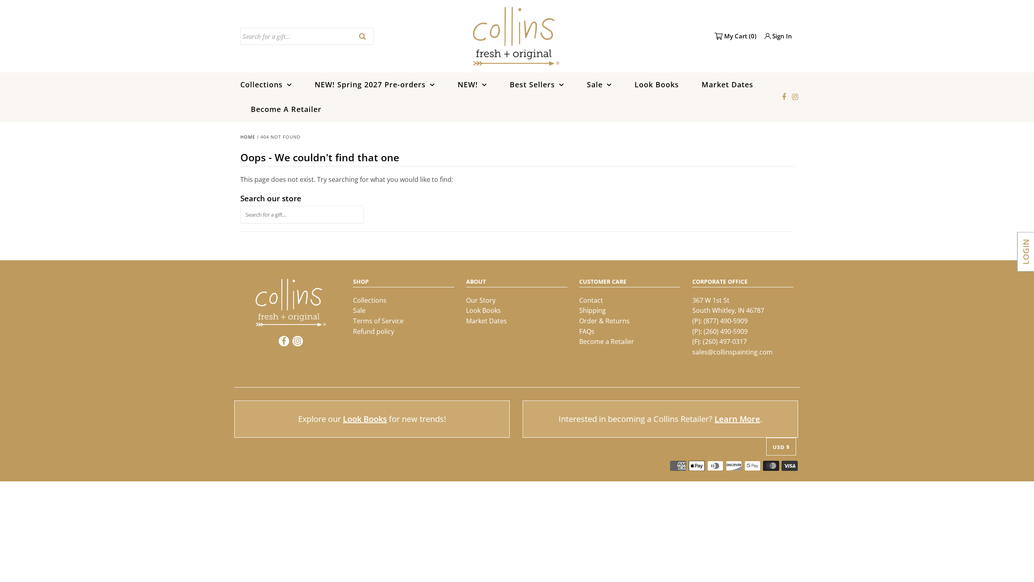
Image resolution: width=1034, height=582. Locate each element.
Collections (261, 84)
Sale (595, 84)
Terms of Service (378, 320)
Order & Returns (604, 320)
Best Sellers (532, 84)
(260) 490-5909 (726, 331)
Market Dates (727, 84)
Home (247, 137)
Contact (591, 300)
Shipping (592, 310)
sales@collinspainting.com (732, 352)
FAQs (587, 331)
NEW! (468, 84)
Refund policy (373, 331)
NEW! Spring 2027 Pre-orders (370, 84)
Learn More (737, 418)
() (740, 36)
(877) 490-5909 (726, 320)
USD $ (781, 447)
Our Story (481, 300)
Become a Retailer (606, 341)
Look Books (657, 84)
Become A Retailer (286, 109)
